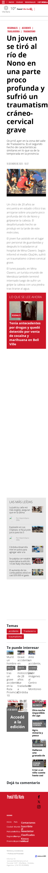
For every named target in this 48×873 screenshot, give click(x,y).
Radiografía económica (37, 724)
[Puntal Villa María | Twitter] (39, 802)
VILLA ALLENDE (38, 745)
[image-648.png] (26, 182)
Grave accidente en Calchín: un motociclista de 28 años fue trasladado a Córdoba (24, 674)
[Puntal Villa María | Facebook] (39, 797)
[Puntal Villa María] (15, 798)
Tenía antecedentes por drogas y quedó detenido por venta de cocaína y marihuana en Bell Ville (25, 333)
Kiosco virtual (25, 840)
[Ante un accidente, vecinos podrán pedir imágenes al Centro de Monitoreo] (31, 653)
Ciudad (19, 2)
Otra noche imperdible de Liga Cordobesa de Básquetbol (38, 717)
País (15, 822)
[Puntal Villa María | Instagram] (39, 806)
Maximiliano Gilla (22, 519)
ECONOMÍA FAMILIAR (36, 764)
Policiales (11, 831)
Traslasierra (30, 631)
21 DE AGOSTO (12, 710)
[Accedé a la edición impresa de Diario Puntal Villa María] (17, 706)
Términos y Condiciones (15, 851)
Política (17, 831)
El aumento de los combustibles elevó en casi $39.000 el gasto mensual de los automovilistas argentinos (20, 576)
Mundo (17, 826)
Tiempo (17, 836)
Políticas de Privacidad (15, 854)
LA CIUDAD (32, 667)
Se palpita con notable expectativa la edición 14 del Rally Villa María (20, 561)
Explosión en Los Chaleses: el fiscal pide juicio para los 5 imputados (20, 531)
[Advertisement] (27, 441)
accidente (13, 631)
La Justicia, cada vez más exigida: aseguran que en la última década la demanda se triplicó (20, 512)
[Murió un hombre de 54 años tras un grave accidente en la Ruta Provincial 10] (10, 653)
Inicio (11, 2)
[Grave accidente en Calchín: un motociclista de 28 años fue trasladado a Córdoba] (20, 653)
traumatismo (15, 636)
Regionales (30, 2)
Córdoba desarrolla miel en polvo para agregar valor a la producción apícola (18, 551)
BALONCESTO (37, 705)
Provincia (11, 841)
